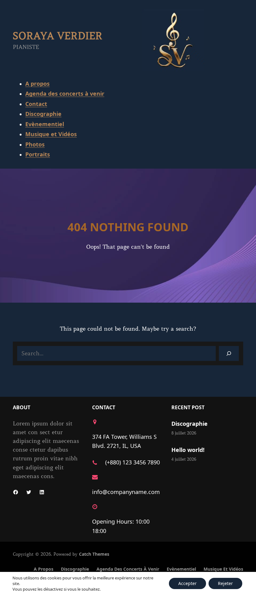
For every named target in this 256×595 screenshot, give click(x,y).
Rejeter (225, 583)
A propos (37, 83)
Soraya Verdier (57, 36)
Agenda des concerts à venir (64, 93)
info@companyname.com (126, 492)
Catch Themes (94, 554)
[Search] (229, 353)
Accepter (187, 583)
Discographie (43, 114)
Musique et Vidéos (51, 134)
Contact (36, 104)
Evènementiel (44, 124)
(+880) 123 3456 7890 (132, 462)
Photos (35, 144)
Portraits (37, 154)
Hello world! (187, 449)
